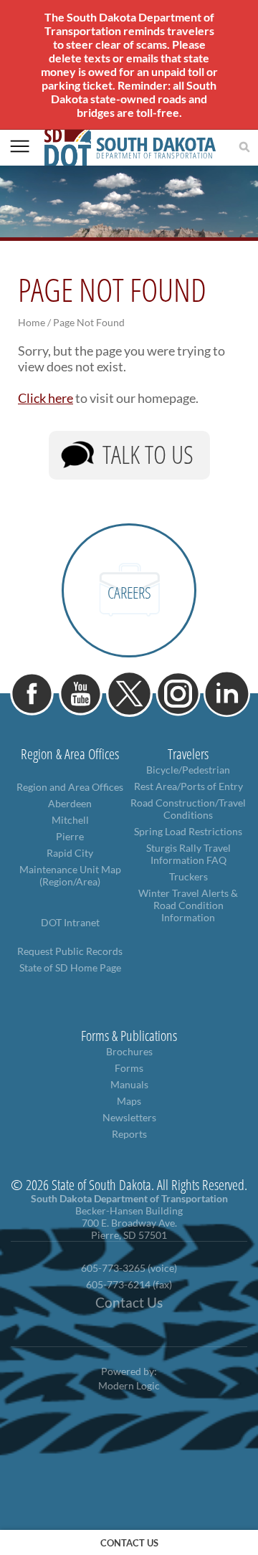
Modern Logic (129, 1385)
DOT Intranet (70, 922)
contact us (129, 1543)
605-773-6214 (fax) (129, 1284)
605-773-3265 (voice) (129, 1268)
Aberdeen (70, 803)
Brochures (129, 1051)
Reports (129, 1134)
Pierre (70, 836)
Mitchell (70, 820)
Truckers (188, 876)
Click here (45, 398)
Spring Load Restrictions (188, 831)
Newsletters (129, 1117)
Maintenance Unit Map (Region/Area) (70, 875)
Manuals (129, 1084)
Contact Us (129, 1303)
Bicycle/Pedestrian (188, 770)
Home (31, 322)
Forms (129, 1068)
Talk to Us (148, 454)
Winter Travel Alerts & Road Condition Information (188, 905)
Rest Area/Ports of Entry (188, 786)
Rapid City (70, 853)
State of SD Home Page (70, 967)
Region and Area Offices (69, 787)
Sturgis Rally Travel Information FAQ (188, 854)
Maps (129, 1101)
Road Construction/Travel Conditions (188, 808)
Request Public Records (70, 951)
